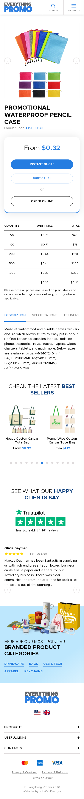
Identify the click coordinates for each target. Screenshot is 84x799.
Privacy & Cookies (24, 772)
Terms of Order (42, 778)
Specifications (45, 315)
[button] (7, 60)
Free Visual (42, 178)
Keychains (33, 671)
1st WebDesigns (50, 791)
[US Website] (37, 714)
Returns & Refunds (55, 772)
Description (15, 315)
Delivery (71, 315)
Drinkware (14, 663)
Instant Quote (42, 164)
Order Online (42, 201)
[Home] (18, 7)
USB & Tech (52, 663)
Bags (33, 663)
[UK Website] (47, 714)
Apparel (11, 671)
